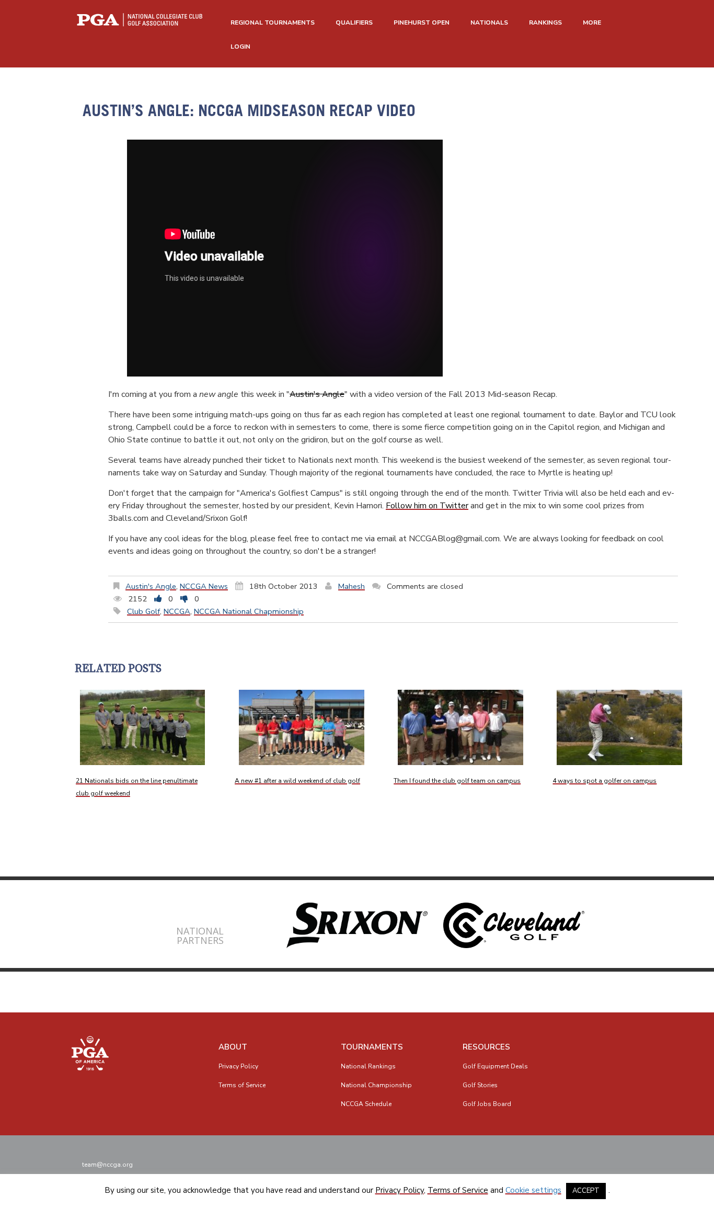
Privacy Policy (238, 1066)
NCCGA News (204, 586)
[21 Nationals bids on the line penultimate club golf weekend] (142, 727)
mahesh (351, 586)
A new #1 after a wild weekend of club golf (297, 781)
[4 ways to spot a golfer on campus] (619, 727)
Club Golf (143, 611)
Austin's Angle (317, 394)
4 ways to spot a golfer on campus (604, 781)
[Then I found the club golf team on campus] (460, 727)
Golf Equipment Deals (495, 1066)
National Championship (376, 1085)
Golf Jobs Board (487, 1104)
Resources (486, 1047)
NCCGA (177, 611)
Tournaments (372, 1047)
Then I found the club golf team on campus (457, 781)
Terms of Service (242, 1085)
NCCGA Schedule (366, 1104)
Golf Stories (480, 1085)
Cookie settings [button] (533, 1190)
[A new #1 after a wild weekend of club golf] (301, 727)
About (232, 1047)
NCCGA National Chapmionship (249, 611)
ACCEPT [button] (586, 1190)
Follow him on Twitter (427, 505)
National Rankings (368, 1066)
